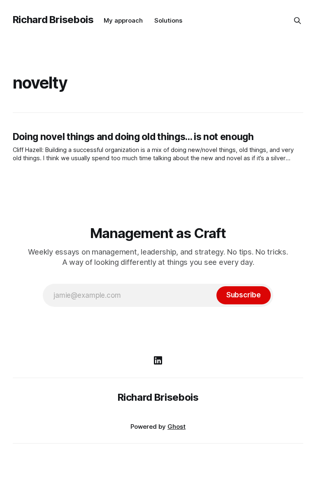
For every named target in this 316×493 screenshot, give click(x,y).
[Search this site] (297, 20)
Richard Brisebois (53, 20)
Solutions (168, 20)
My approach (123, 20)
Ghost (176, 426)
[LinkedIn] (158, 360)
